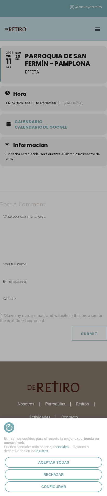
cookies (62, 447)
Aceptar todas (53, 462)
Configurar (53, 487)
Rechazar (53, 474)
